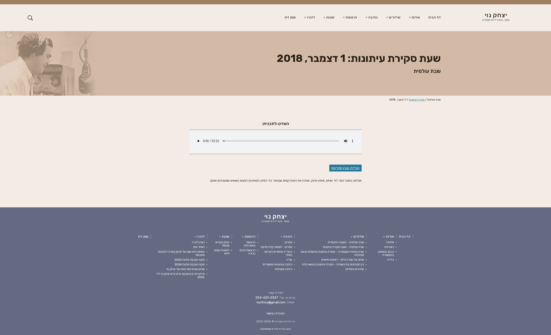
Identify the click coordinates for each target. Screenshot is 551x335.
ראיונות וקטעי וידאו (221, 251)
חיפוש (30, 17)
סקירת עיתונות (417, 99)
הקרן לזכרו (198, 242)
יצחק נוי (495, 17)
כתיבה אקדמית (283, 269)
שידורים (394, 17)
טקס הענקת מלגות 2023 (190, 259)
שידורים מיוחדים (355, 269)
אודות (415, 17)
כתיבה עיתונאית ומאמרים (277, 264)
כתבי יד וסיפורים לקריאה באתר (278, 253)
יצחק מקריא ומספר (222, 243)
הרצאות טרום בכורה (247, 251)
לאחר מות (199, 247)
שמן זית (290, 17)
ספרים (288, 242)
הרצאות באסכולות (249, 243)
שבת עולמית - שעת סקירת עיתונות (343, 247)
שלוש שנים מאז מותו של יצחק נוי (186, 269)
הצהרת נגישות (275, 313)
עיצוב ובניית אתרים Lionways (275, 328)
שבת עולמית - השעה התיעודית (346, 242)
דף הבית (434, 17)
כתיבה (372, 17)
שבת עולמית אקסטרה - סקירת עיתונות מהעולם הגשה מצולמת (332, 253)
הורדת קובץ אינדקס (345, 168)
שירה (289, 259)
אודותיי (390, 242)
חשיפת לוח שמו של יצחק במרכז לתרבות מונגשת (181, 253)
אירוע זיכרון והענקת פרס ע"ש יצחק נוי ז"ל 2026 (180, 275)
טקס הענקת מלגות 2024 (190, 264)
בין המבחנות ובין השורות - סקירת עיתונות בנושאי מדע (333, 264)
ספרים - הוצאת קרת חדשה (276, 247)
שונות (329, 17)
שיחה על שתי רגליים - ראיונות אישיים (342, 259)
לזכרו (310, 17)
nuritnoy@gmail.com (271, 302)
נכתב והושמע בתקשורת (386, 253)
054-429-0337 (267, 298)
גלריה (390, 259)
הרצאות (351, 17)
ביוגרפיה (389, 247)
